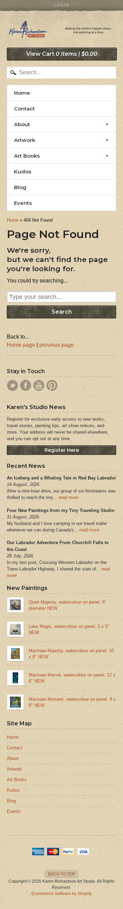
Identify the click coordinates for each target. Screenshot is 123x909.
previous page (56, 345)
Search (62, 311)
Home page (21, 345)
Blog (20, 187)
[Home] (61, 31)
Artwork (24, 140)
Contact (24, 108)
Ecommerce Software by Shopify (61, 893)
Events (23, 203)
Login (61, 5)
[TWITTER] (12, 385)
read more (68, 497)
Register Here (61, 450)
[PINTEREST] (51, 385)
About (22, 124)
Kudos (22, 171)
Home (22, 93)
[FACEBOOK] (25, 385)
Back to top (61, 874)
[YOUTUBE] (38, 385)
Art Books (27, 156)
